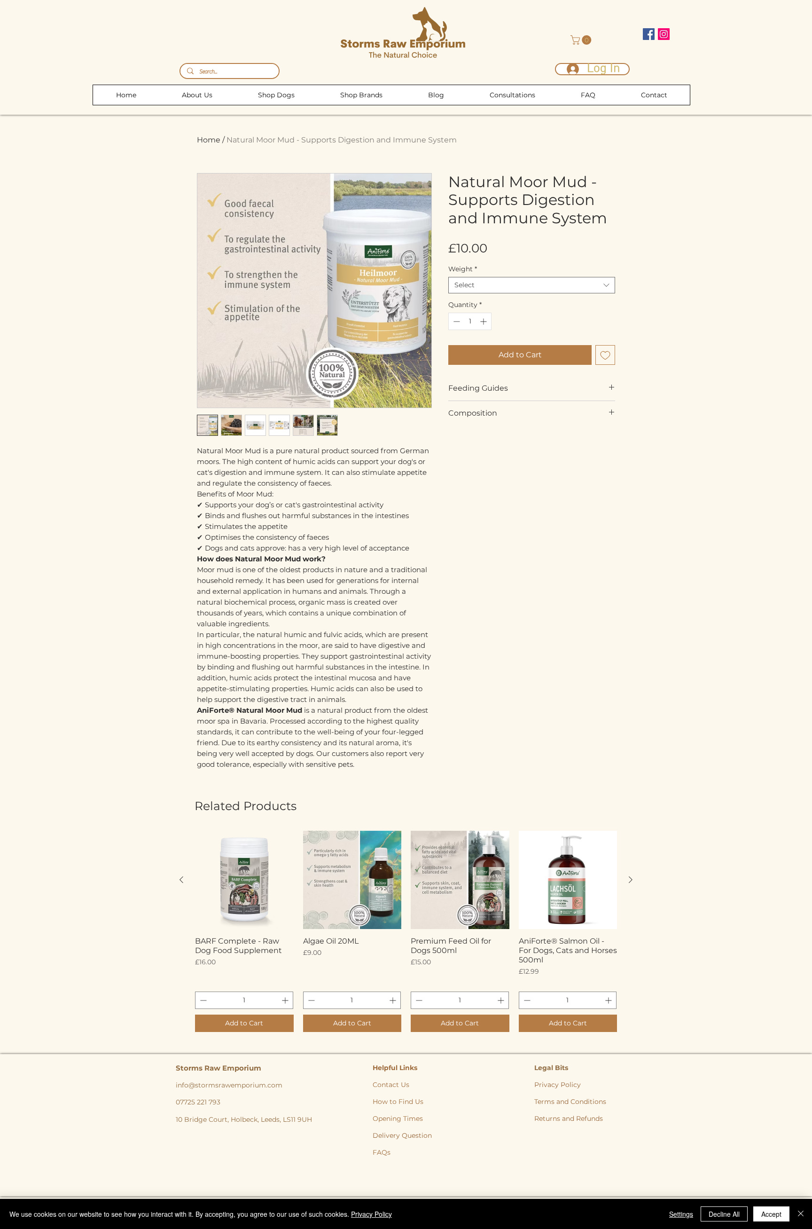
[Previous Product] (181, 879)
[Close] (800, 1213)
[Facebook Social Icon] (649, 34)
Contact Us (391, 1084)
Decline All (724, 1214)
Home (208, 139)
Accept (771, 1214)
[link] (581, 40)
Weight (462, 269)
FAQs (381, 1152)
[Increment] (484, 321)
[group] (406, 931)
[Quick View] (244, 880)
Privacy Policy (557, 1084)
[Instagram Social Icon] (664, 34)
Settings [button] (681, 1214)
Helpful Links (396, 1068)
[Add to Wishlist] (605, 355)
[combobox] (531, 285)
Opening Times (398, 1118)
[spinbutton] (469, 321)
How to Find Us (398, 1101)
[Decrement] (455, 321)
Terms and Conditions (570, 1101)
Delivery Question (402, 1135)
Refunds (589, 1118)
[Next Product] (630, 879)
